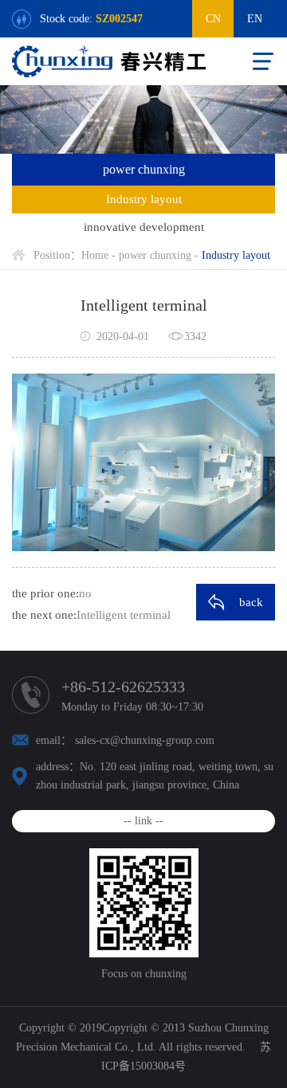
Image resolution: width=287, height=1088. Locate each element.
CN (213, 19)
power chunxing (155, 255)
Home (94, 255)
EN (254, 19)
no (85, 593)
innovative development (144, 227)
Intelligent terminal (124, 615)
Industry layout (144, 199)
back (251, 602)
